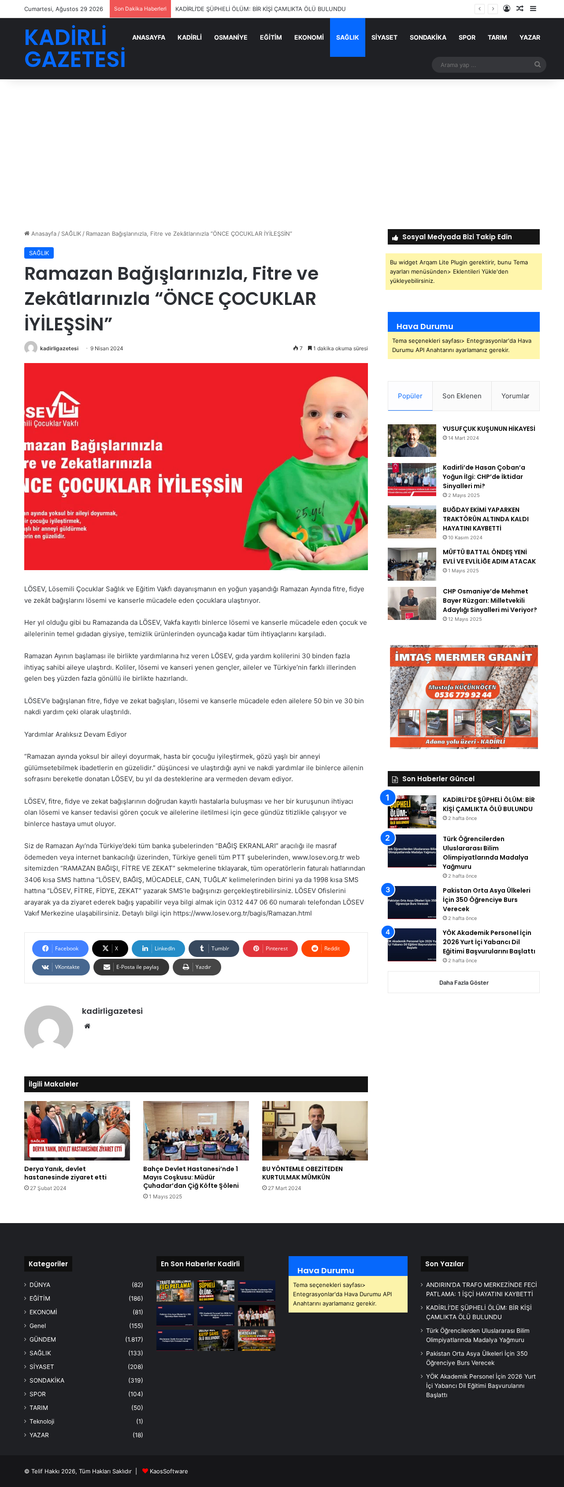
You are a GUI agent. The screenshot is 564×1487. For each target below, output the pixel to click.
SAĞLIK (347, 37)
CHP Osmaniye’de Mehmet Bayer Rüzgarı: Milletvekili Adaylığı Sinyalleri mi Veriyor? (490, 600)
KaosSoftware (169, 1471)
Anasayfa (43, 233)
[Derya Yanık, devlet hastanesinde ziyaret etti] (77, 1131)
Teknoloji (42, 1421)
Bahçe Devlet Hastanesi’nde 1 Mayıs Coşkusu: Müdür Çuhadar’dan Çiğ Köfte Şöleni (191, 1177)
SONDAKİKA (428, 37)
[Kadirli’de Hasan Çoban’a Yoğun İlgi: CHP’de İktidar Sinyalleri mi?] (412, 479)
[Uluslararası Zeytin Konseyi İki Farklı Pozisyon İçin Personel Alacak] (175, 1340)
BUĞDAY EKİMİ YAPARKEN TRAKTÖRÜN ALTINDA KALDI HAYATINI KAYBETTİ (486, 519)
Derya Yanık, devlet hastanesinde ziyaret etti (65, 1173)
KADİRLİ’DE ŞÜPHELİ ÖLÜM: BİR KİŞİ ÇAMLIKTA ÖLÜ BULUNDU (489, 804)
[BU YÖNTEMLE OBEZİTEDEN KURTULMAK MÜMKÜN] (315, 1131)
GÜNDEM (43, 1339)
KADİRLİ (190, 37)
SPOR (467, 37)
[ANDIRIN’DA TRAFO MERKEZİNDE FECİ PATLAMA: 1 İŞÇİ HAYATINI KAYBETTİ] (175, 1291)
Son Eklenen (462, 396)
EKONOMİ (309, 37)
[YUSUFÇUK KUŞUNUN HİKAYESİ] (412, 440)
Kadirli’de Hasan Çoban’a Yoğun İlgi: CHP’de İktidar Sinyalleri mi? (484, 476)
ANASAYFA (148, 37)
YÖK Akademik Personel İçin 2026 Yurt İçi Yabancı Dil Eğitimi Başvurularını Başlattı (489, 942)
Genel (38, 1325)
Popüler (410, 396)
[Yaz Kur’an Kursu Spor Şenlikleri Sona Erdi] (256, 1315)
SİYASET (384, 37)
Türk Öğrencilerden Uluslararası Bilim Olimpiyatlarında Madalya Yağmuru (485, 852)
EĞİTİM (271, 37)
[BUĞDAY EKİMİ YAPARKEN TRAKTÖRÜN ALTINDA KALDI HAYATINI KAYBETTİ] (412, 521)
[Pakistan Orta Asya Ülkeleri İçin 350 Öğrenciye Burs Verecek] (412, 902)
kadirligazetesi (59, 348)
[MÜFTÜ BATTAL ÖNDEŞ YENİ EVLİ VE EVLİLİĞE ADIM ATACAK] (412, 564)
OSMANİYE (231, 37)
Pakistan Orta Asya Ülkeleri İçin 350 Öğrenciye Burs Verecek (487, 899)
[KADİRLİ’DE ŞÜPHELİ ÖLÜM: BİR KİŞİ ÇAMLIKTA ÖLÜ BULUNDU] (412, 811)
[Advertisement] (282, 154)
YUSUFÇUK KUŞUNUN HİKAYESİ (489, 428)
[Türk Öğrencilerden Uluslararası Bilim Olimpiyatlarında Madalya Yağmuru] (412, 851)
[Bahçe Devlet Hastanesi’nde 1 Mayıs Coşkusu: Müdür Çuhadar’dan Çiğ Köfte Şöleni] (196, 1131)
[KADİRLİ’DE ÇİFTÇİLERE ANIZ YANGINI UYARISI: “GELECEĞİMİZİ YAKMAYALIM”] (256, 1340)
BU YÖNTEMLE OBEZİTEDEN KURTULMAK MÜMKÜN (302, 1173)
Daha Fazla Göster (464, 982)
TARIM (497, 37)
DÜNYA (40, 1284)
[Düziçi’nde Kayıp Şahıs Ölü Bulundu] (216, 1340)
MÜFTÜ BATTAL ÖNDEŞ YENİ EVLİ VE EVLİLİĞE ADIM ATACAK (489, 557)
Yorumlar (515, 396)
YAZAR (529, 37)
